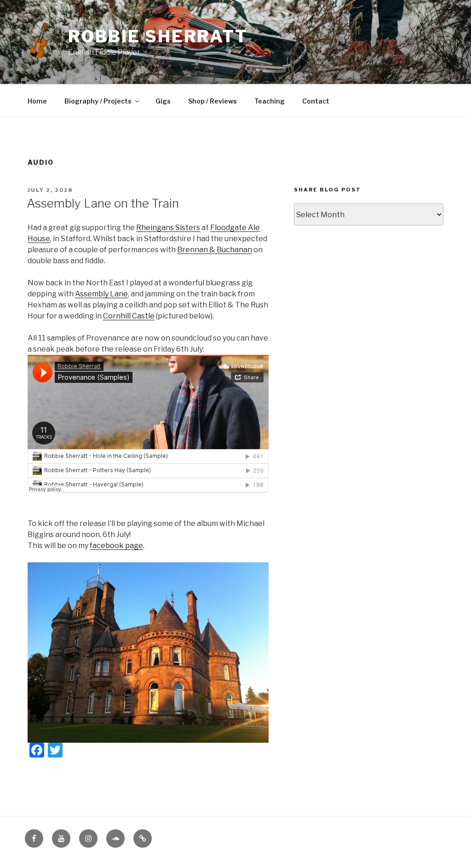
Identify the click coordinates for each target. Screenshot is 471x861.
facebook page (116, 545)
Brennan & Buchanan (214, 249)
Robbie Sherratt (158, 36)
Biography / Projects (98, 101)
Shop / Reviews (212, 101)
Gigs (163, 101)
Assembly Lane (101, 293)
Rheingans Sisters (168, 227)
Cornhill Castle (129, 316)
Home (37, 101)
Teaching (269, 101)
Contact (315, 101)
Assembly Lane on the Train (103, 203)
